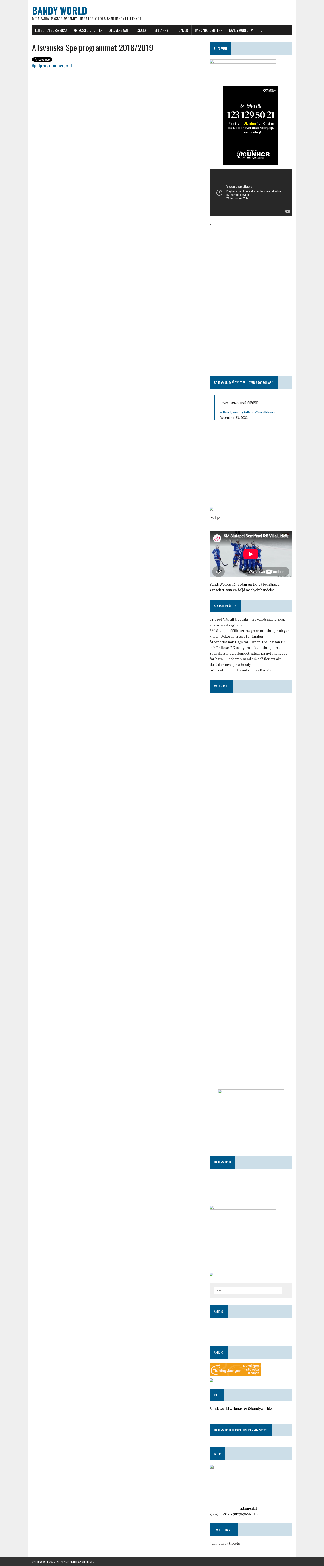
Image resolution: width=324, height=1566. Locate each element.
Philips (215, 517)
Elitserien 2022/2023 (51, 30)
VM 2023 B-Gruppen (87, 30)
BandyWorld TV (241, 30)
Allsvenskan (118, 30)
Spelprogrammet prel (52, 65)
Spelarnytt (163, 30)
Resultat (141, 30)
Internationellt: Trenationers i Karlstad (242, 670)
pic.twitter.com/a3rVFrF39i (239, 402)
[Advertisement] (251, 258)
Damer (183, 30)
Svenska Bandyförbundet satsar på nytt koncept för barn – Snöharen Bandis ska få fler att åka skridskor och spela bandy (248, 659)
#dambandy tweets (225, 1543)
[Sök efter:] (248, 1290)
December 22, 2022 (234, 417)
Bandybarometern (208, 30)
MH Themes (88, 1562)
